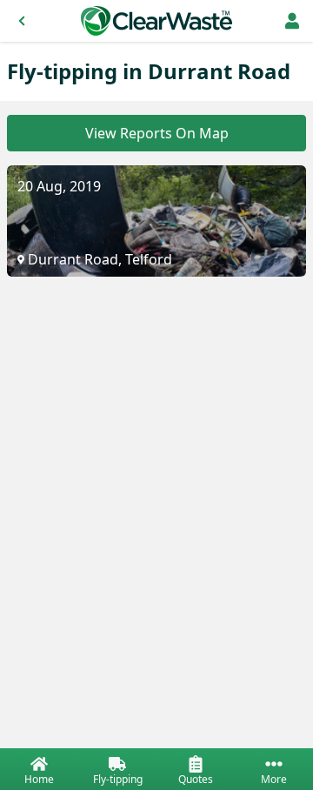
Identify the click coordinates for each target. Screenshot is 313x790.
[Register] (292, 21)
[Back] (22, 21)
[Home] (156, 21)
